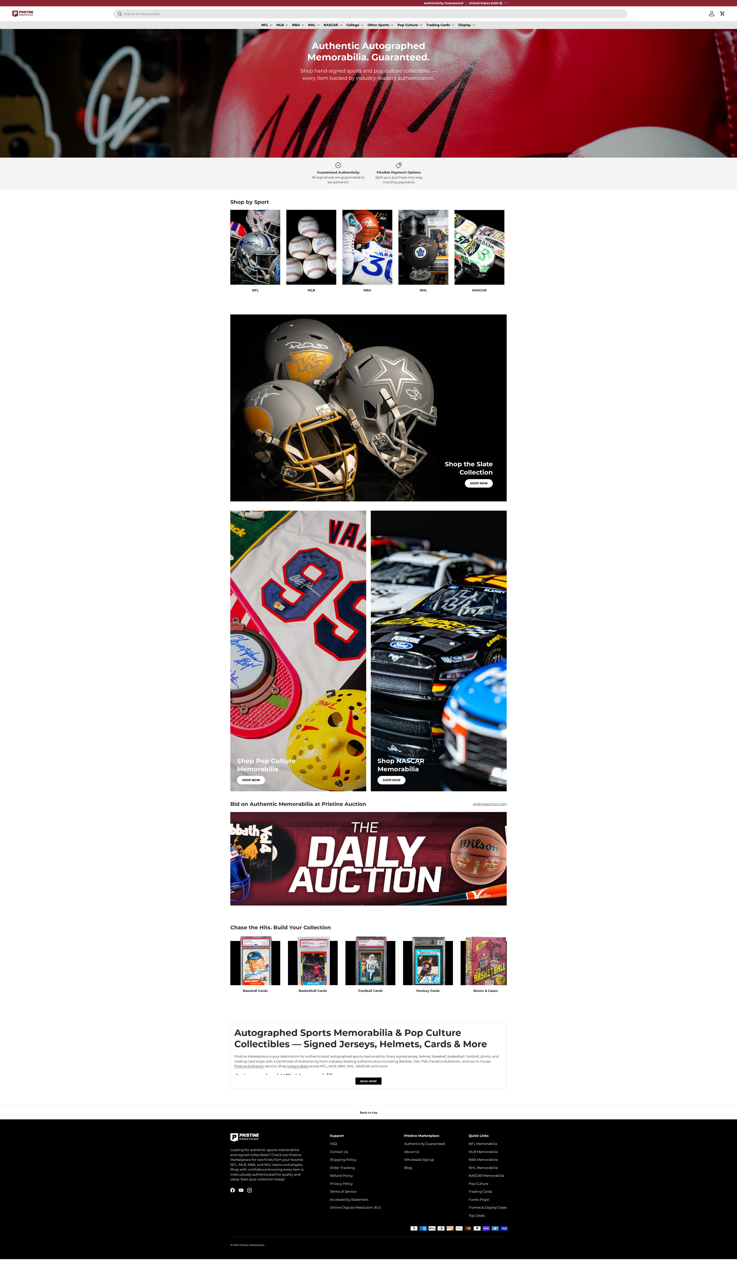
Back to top (368, 1112)
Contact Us (339, 1152)
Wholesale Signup (419, 1160)
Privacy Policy (341, 1183)
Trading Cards (438, 25)
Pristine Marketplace (251, 1244)
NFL (264, 25)
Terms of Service (343, 1191)
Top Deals (477, 1215)
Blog (408, 1167)
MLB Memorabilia (483, 1152)
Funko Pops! (479, 1199)
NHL (311, 25)
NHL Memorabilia (483, 1167)
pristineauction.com (490, 804)
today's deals (297, 1066)
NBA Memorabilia (483, 1160)
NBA (296, 25)
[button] (722, 13)
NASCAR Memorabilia (486, 1176)
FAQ (333, 1144)
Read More (368, 1081)
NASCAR (331, 25)
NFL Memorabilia (483, 1144)
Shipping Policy (343, 1160)
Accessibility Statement (349, 1199)
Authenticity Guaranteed (443, 3)
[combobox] (370, 13)
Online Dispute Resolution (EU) (355, 1207)
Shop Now (479, 483)
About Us (411, 1152)
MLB (280, 25)
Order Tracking (342, 1167)
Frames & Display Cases (488, 1207)
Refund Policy (341, 1176)
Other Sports (378, 25)
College (352, 25)
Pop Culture (407, 25)
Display (464, 25)
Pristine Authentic (249, 1066)
